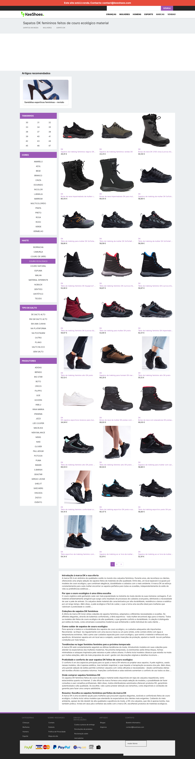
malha (38, 275)
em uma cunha (38, 324)
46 (38, 146)
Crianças (26, 723)
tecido (38, 298)
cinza (38, 180)
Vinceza (38, 493)
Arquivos (103, 727)
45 (27, 146)
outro (38, 338)
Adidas (38, 367)
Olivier (38, 446)
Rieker (38, 465)
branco (38, 175)
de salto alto (38, 314)
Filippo (38, 391)
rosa (38, 217)
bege (38, 171)
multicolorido (38, 203)
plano (38, 342)
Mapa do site (53, 736)
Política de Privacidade (57, 732)
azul (38, 166)
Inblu (38, 405)
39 (27, 136)
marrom (38, 199)
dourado (38, 185)
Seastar (38, 474)
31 (38, 122)
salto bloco (38, 347)
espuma (38, 270)
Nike (38, 442)
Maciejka (38, 428)
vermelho (38, 231)
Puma (38, 460)
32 (50, 122)
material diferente (38, 280)
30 (27, 122)
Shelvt (38, 483)
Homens (26, 732)
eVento (38, 502)
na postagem (38, 333)
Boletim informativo (133, 723)
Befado (38, 372)
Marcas (160, 14)
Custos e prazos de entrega (84, 725)
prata (38, 208)
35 (50, 127)
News (38, 437)
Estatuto (51, 727)
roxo (38, 222)
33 (27, 127)
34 (38, 127)
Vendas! (172, 14)
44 (50, 141)
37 (38, 132)
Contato (51, 723)
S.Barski (38, 470)
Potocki (38, 456)
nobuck (38, 284)
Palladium (38, 451)
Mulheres (26, 727)
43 (38, 141)
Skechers (38, 488)
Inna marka (38, 409)
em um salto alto (38, 319)
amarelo (38, 161)
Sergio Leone (38, 479)
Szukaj (167, 8)
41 (50, 136)
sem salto (38, 351)
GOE (38, 395)
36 (27, 132)
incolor (38, 189)
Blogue (102, 723)
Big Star (38, 377)
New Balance (38, 432)
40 (38, 136)
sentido (38, 289)
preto (38, 213)
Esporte (25, 736)
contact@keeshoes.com (116, 2)
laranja (38, 194)
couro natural (38, 266)
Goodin (38, 400)
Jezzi (38, 418)
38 (50, 132)
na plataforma (38, 328)
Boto (38, 381)
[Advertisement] (79, 52)
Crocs (38, 386)
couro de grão (38, 256)
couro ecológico (38, 261)
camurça (38, 252)
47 (50, 146)
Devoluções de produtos (83, 729)
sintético (38, 294)
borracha (38, 247)
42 (27, 141)
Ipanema (38, 414)
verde (38, 226)
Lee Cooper (38, 423)
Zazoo (38, 497)
